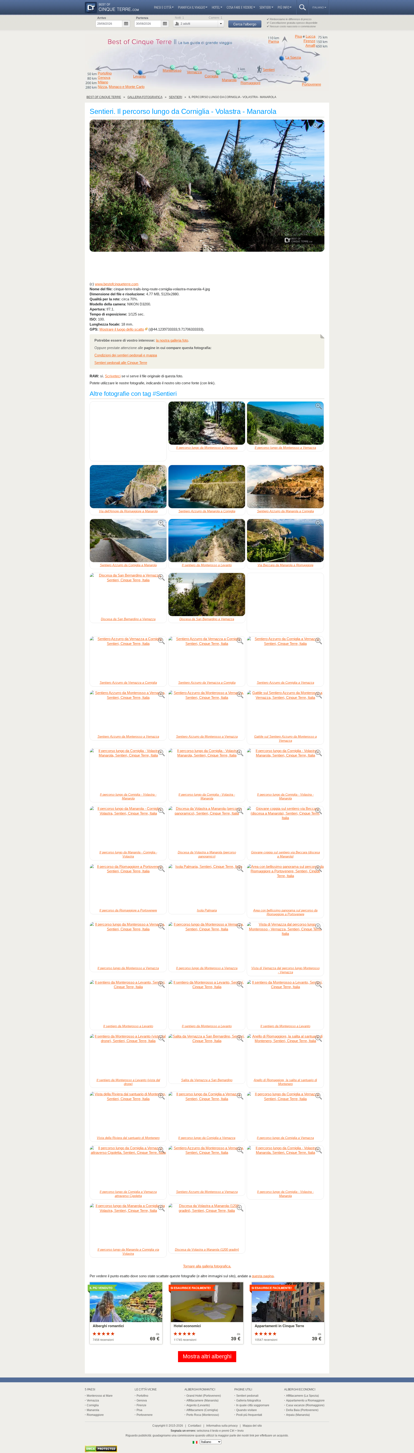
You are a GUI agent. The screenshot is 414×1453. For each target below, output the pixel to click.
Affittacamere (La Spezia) (302, 1395)
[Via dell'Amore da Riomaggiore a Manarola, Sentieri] (128, 486)
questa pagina (263, 1276)
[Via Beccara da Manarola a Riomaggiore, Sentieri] (285, 540)
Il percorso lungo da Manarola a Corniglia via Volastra (128, 1251)
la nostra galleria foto (172, 340)
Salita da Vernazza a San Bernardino (206, 1080)
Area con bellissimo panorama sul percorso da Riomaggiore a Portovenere (285, 912)
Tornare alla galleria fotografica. (207, 1266)
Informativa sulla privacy (222, 1425)
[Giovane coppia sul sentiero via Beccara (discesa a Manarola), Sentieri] (285, 827)
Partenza (142, 18)
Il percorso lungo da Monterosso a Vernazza (206, 447)
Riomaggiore (250, 83)
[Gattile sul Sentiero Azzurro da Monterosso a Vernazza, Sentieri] (285, 712)
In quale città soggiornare (252, 1405)
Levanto (139, 76)
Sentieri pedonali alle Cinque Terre (120, 363)
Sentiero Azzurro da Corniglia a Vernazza (285, 682)
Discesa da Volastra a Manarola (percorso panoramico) (207, 854)
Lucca (310, 36)
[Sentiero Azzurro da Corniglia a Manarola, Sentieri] (128, 540)
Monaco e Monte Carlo (126, 87)
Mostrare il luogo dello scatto (121, 329)
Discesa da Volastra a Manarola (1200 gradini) (207, 1249)
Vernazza (194, 72)
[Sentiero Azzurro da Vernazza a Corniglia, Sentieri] (128, 658)
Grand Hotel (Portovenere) (203, 1395)
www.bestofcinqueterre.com (116, 284)
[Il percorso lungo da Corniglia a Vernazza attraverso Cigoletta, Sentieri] (128, 1167)
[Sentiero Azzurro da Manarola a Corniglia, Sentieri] (206, 486)
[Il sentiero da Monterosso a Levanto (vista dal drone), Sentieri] (128, 1055)
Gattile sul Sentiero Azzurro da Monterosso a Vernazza (285, 738)
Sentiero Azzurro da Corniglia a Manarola (128, 565)
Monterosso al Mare (100, 1395)
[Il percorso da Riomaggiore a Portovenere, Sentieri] (128, 885)
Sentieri (265, 7)
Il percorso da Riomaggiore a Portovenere (128, 910)
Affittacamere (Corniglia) (202, 1410)
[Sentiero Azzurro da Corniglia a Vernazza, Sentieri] (285, 658)
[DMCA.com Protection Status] (101, 1451)
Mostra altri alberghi (207, 1357)
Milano (103, 82)
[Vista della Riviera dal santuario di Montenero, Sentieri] (128, 1113)
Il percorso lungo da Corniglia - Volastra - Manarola (128, 796)
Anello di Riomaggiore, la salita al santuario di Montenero (285, 1082)
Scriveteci (113, 376)
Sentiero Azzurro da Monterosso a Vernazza (128, 736)
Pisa (298, 36)
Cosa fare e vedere (240, 7)
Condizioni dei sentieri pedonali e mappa (125, 355)
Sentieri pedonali (247, 1395)
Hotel (216, 7)
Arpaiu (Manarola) (298, 1415)
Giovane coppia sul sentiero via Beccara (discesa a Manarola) (285, 854)
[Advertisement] (207, 266)
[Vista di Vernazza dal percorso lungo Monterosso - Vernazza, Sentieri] (285, 943)
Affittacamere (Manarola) (202, 1400)
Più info (283, 7)
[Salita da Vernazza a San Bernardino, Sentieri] (206, 1055)
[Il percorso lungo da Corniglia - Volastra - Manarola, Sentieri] (207, 186)
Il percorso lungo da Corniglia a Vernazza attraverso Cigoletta (128, 1194)
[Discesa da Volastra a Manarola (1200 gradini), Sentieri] (206, 1225)
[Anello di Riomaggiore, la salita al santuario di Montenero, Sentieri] (285, 1055)
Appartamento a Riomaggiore (305, 1400)
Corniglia (211, 76)
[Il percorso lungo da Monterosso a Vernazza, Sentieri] (206, 423)
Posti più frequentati (249, 1415)
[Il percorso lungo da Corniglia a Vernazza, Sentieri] (206, 1113)
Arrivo (101, 18)
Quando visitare (246, 1410)
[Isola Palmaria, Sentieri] (206, 885)
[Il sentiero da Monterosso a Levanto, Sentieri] (206, 540)
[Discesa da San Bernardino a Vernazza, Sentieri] (128, 594)
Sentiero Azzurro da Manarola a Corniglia (206, 511)
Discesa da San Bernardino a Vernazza (128, 619)
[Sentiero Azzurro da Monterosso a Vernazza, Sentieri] (128, 712)
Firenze (309, 41)
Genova (104, 78)
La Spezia (293, 57)
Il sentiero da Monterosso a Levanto (207, 565)
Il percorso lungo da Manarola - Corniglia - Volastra (128, 854)
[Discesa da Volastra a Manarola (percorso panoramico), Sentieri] (206, 827)
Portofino (105, 73)
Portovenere (311, 84)
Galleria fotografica (248, 1400)
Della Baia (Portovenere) (302, 1410)
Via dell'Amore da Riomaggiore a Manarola (128, 511)
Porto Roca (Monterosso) (202, 1415)
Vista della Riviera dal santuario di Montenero (128, 1138)
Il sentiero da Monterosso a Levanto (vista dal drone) (128, 1082)
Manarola (229, 80)
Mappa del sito (252, 1425)
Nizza (102, 87)
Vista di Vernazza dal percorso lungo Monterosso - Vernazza (285, 970)
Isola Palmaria (207, 910)
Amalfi (310, 45)
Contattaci (194, 1425)
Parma (273, 41)
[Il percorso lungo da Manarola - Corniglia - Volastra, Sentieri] (128, 827)
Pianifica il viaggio (191, 7)
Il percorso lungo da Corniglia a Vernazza (206, 1138)
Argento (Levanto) (198, 1405)
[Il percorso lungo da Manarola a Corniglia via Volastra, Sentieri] (128, 1225)
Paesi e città (162, 7)
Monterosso (172, 70)
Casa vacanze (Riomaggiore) (305, 1405)
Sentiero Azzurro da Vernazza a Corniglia (128, 682)
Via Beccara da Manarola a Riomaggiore (285, 565)
